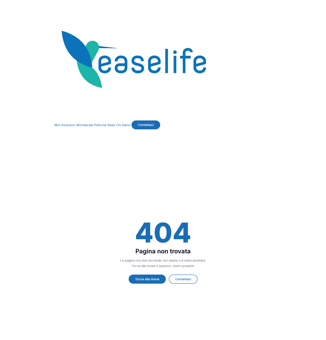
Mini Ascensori (64, 125)
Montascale (84, 125)
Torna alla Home (147, 279)
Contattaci (146, 125)
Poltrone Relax (104, 125)
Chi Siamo (123, 125)
